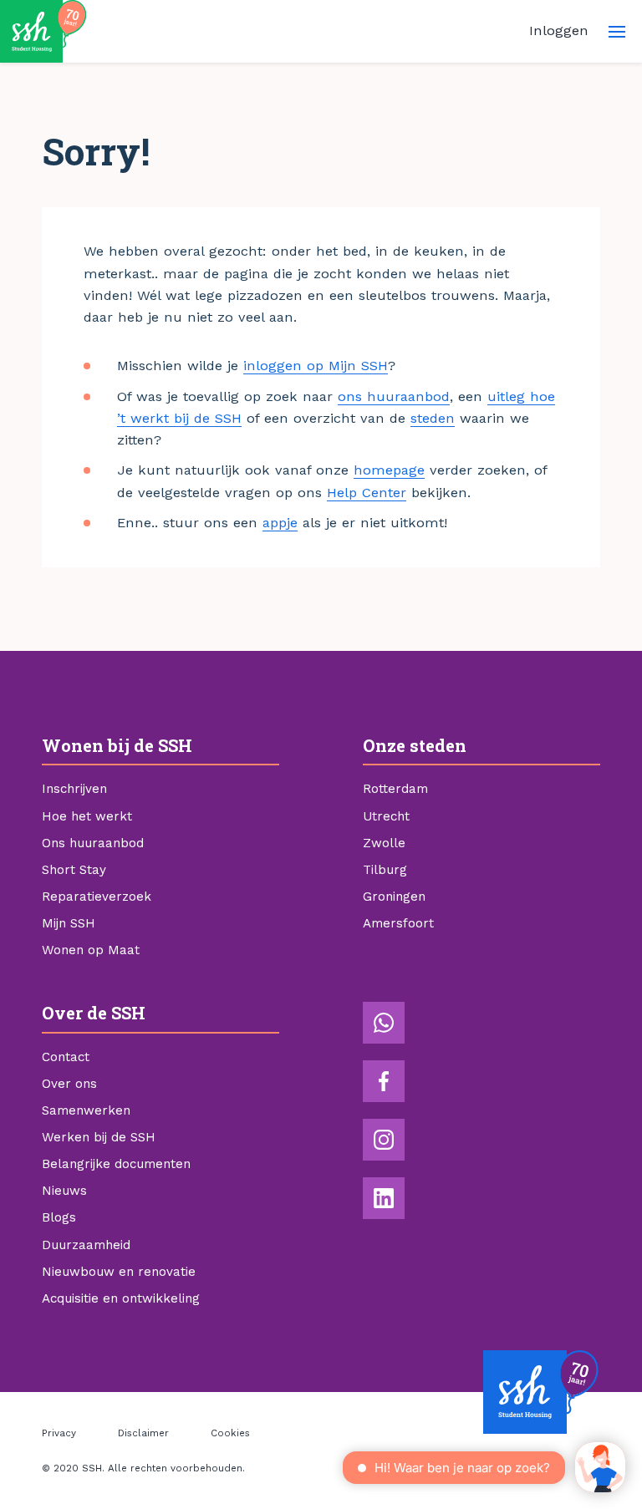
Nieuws (64, 1190)
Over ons (69, 1083)
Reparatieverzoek (96, 896)
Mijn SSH (68, 923)
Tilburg (385, 869)
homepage (389, 470)
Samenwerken (86, 1110)
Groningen (394, 896)
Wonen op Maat (91, 950)
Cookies (230, 1433)
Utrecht (386, 816)
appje (280, 523)
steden (432, 418)
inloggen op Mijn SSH (315, 365)
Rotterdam (395, 788)
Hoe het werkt (87, 816)
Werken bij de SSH (98, 1137)
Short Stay (74, 869)
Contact (65, 1056)
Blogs (59, 1217)
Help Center (366, 492)
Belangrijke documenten (116, 1163)
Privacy (59, 1433)
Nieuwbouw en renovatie (119, 1271)
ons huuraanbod (394, 396)
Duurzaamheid (86, 1244)
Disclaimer (143, 1433)
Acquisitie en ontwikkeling (121, 1298)
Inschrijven (74, 788)
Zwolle (384, 843)
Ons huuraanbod (93, 843)
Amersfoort (398, 923)
